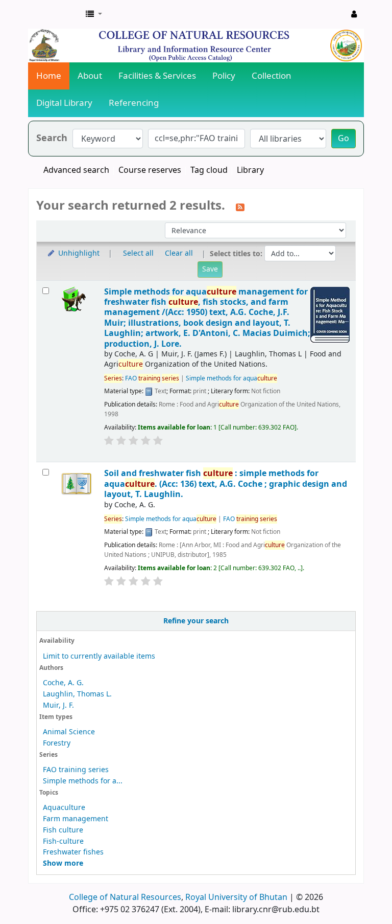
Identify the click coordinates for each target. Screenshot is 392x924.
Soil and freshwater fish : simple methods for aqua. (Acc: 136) (225, 483)
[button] (94, 14)
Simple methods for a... (82, 781)
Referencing (134, 103)
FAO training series (76, 769)
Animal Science (69, 732)
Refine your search (196, 621)
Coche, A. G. (63, 683)
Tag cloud (209, 170)
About (90, 76)
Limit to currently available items (99, 656)
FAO (152, 378)
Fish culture (63, 830)
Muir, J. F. (58, 705)
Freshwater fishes (73, 852)
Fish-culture (63, 841)
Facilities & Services (157, 76)
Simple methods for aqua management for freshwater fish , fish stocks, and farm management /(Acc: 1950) (207, 318)
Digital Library (64, 103)
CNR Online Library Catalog (54, 14)
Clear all (179, 253)
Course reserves (149, 170)
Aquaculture (64, 807)
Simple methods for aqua (231, 378)
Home (48, 76)
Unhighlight (78, 253)
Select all (138, 253)
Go (343, 138)
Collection (271, 76)
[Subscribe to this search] (240, 206)
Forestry (56, 743)
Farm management (75, 819)
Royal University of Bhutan (236, 897)
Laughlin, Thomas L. (77, 694)
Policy (223, 76)
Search (51, 138)
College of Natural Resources (125, 897)
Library (250, 170)
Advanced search (76, 170)
